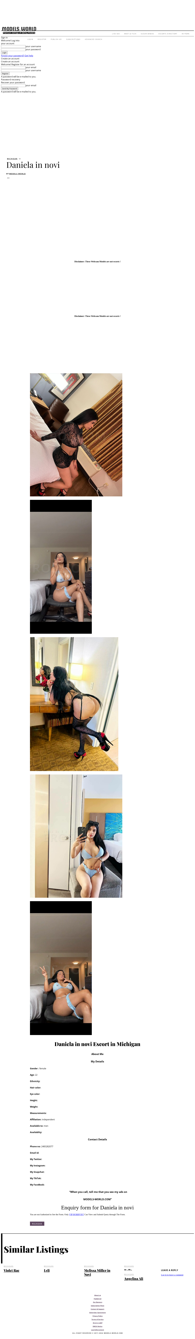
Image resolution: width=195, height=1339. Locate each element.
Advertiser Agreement (97, 1313)
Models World (17, 174)
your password (33, 49)
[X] (20, 185)
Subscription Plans (97, 1306)
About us (97, 1295)
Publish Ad (97, 1299)
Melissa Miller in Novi (97, 1272)
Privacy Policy (98, 1316)
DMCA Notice (97, 1326)
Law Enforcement (97, 1330)
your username (33, 46)
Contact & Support (97, 1309)
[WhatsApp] (40, 185)
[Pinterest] (30, 185)
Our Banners (97, 1302)
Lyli (47, 1270)
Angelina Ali (133, 1278)
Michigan (12, 159)
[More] (50, 185)
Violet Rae (11, 1270)
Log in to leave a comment (172, 1275)
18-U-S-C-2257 (97, 1323)
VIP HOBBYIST (76, 1214)
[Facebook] (10, 185)
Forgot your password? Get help (17, 55)
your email (31, 67)
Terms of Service (98, 1319)
